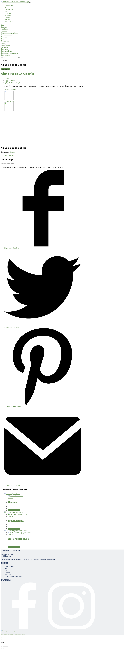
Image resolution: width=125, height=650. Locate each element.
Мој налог (4, 47)
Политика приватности (9, 53)
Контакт (7, 19)
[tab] (42, 156)
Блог (6, 11)
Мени (6, 7)
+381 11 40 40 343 (24, 559)
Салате (12, 152)
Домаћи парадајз (18, 539)
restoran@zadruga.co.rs (9, 559)
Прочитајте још (14, 510)
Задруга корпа (6, 35)
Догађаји (7, 13)
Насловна (4, 49)
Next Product (9, 101)
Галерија (7, 15)
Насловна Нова (6, 51)
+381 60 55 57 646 (37, 559)
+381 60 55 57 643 (49, 559)
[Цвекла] (9, 99)
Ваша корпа (8, 21)
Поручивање (9, 5)
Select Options (5, 69)
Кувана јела (8, 9)
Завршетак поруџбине (9, 33)
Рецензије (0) (9, 156)
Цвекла (12, 502)
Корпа (3, 39)
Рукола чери (16, 520)
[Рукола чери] (9, 111)
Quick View (15, 494)
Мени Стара (5, 45)
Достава (7, 17)
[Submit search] (18, 57)
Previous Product (10, 90)
